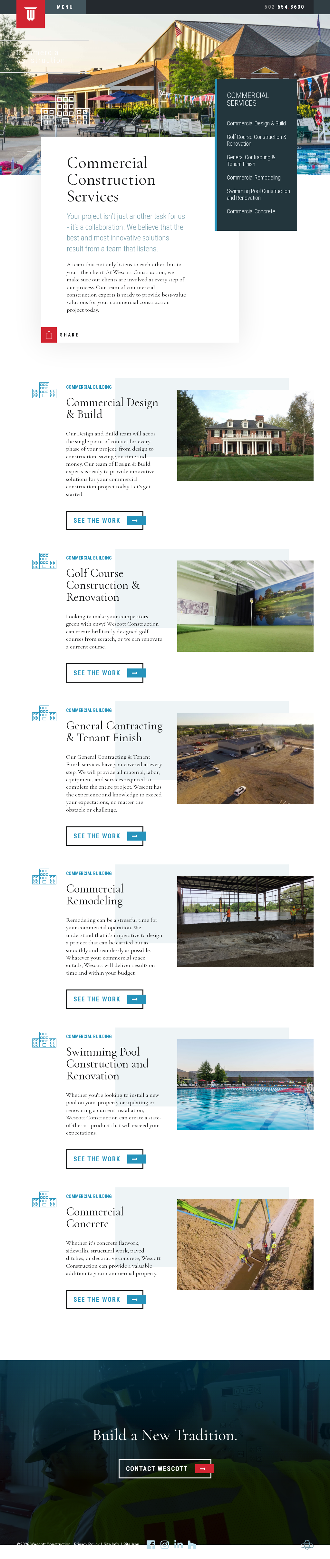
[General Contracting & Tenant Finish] (245, 758)
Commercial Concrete (251, 211)
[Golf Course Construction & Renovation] (245, 606)
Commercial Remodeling (254, 177)
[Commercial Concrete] (245, 1244)
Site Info (111, 1544)
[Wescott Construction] (30, 14)
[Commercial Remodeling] (245, 921)
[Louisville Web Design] (307, 1545)
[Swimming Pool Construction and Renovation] (245, 1084)
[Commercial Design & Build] (245, 435)
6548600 (285, 7)
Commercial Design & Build (256, 123)
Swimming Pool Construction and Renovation (258, 194)
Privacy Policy (87, 1544)
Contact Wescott (157, 1469)
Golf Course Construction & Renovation (103, 585)
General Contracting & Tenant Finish (251, 161)
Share (69, 334)
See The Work (97, 520)
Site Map (131, 1544)
